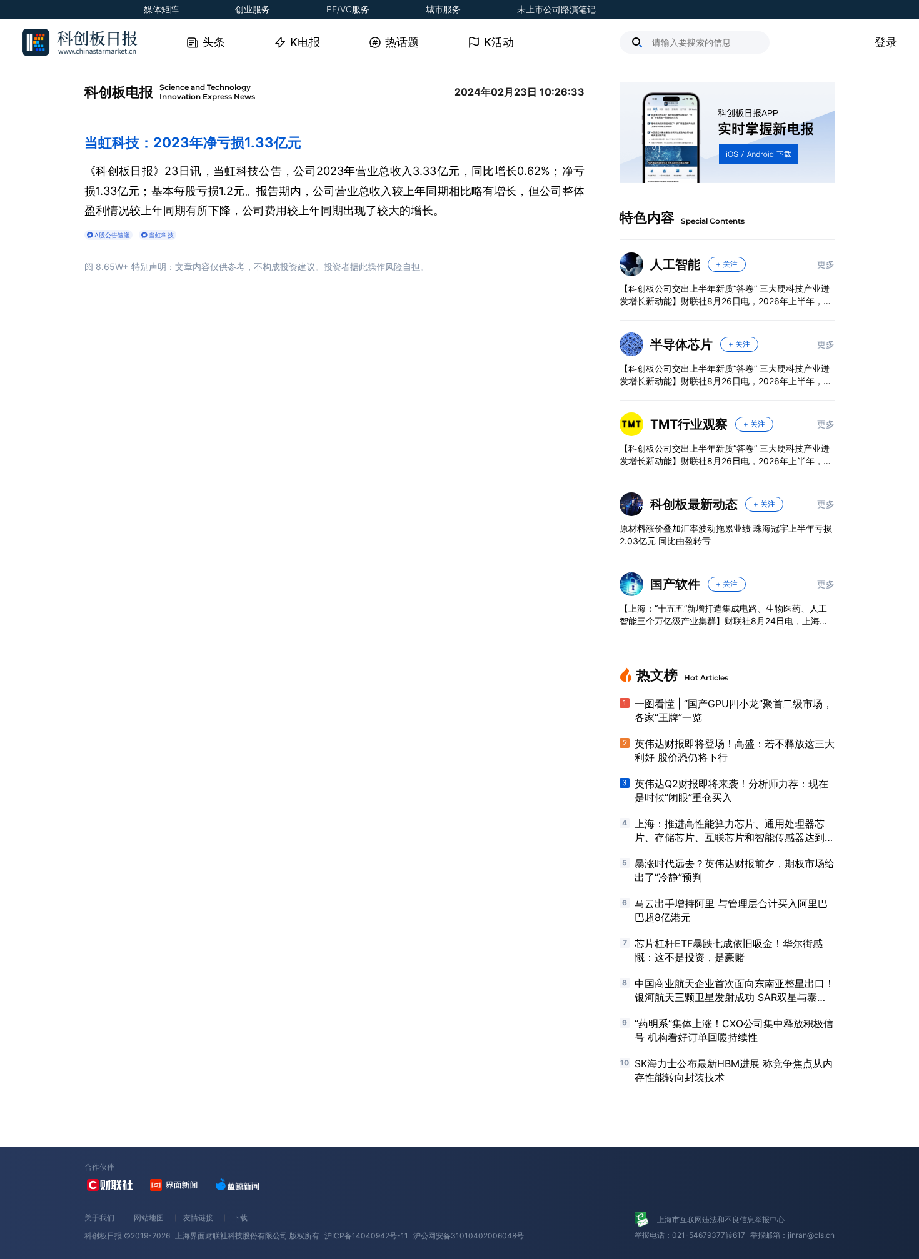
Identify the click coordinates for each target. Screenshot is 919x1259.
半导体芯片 (681, 344)
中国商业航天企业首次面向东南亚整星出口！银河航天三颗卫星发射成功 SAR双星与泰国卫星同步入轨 (735, 990)
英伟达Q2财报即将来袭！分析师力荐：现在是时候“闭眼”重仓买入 (731, 790)
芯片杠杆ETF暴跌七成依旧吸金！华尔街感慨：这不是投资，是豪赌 (729, 950)
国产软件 (675, 584)
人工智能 (675, 264)
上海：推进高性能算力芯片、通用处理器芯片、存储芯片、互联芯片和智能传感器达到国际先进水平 (735, 830)
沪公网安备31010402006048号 (468, 1235)
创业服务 (252, 9)
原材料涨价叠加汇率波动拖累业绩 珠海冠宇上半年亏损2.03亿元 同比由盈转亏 (726, 534)
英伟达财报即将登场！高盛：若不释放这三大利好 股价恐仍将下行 (735, 750)
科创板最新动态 (694, 504)
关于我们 (99, 1217)
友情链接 (198, 1217)
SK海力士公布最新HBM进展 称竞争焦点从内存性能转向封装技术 (734, 1070)
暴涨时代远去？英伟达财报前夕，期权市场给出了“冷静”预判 (735, 870)
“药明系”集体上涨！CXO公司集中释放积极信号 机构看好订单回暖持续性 (734, 1030)
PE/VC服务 (347, 9)
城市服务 (443, 9)
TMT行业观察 (689, 424)
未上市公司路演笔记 (556, 9)
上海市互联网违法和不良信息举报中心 (721, 1219)
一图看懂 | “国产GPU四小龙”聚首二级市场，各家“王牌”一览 (734, 710)
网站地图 (149, 1217)
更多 (826, 264)
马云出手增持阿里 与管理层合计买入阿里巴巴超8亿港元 (731, 910)
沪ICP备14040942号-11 (366, 1235)
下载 (240, 1217)
